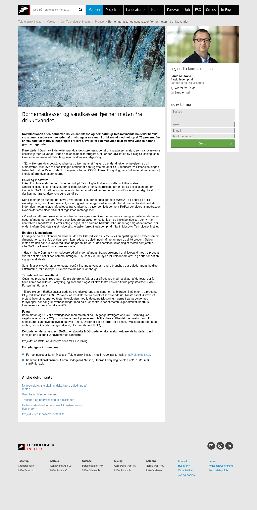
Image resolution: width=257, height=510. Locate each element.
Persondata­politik (218, 470)
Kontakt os (184, 461)
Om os (211, 10)
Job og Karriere (187, 475)
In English (229, 10)
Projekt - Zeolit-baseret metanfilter (43, 414)
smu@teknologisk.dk (137, 355)
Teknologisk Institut (30, 21)
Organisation (185, 470)
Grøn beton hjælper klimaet (39, 394)
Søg (80, 9)
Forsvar (173, 10)
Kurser (156, 10)
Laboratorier (136, 10)
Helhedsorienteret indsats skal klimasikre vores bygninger (52, 406)
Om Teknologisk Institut (76, 21)
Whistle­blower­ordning (220, 465)
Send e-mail (182, 92)
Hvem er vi (184, 465)
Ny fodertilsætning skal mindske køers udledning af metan (54, 387)
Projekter (113, 10)
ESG (198, 10)
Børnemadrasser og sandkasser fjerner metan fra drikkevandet (148, 21)
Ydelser (95, 10)
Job (187, 10)
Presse (99, 21)
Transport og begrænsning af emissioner (48, 400)
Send (202, 143)
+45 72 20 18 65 (185, 88)
